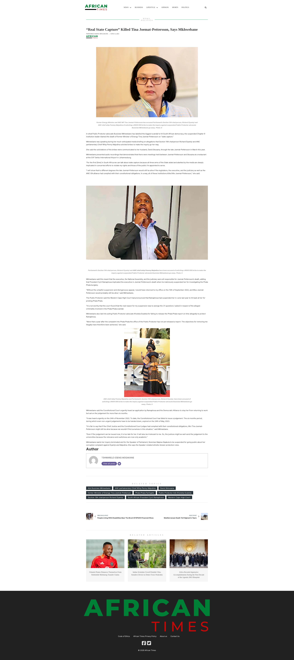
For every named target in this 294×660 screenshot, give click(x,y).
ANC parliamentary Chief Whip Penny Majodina (135, 488)
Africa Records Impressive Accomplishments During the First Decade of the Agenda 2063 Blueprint (188, 574)
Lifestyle (150, 7)
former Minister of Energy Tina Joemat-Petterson (109, 493)
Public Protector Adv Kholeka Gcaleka (175, 493)
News (126, 7)
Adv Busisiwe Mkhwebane (99, 488)
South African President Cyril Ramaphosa (146, 497)
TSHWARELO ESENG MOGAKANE (97, 34)
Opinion (165, 7)
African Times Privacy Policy (144, 636)
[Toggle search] (205, 7)
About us (163, 636)
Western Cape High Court (179, 497)
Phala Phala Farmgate (144, 493)
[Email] (119, 463)
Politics (185, 7)
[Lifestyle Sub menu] (157, 7)
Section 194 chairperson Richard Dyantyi (105, 497)
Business (139, 7)
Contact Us (175, 636)
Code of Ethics (124, 636)
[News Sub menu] (130, 7)
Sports (175, 7)
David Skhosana (167, 488)
